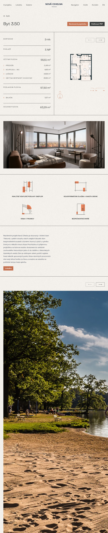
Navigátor (75, 5)
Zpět (8, 16)
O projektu (7, 5)
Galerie (29, 5)
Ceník (85, 5)
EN (103, 5)
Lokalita (19, 5)
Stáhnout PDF (97, 24)
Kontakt (95, 5)
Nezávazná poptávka (77, 24)
